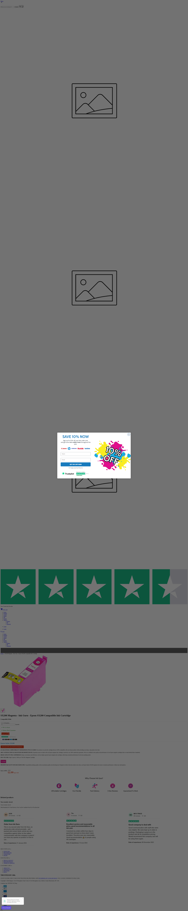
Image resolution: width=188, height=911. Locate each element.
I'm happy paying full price (76, 468)
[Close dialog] (129, 434)
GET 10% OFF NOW (76, 464)
